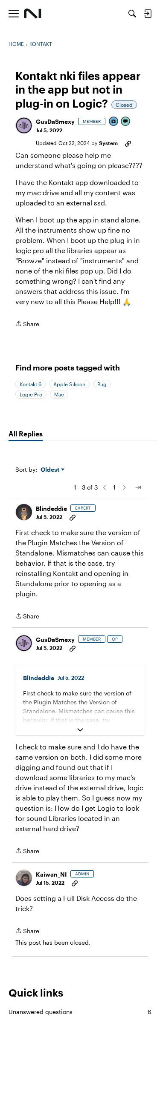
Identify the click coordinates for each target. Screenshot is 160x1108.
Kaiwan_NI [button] (51, 874)
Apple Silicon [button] (69, 384)
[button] (23, 125)
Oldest (51, 470)
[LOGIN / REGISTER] (147, 13)
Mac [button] (59, 394)
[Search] (132, 13)
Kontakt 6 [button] (30, 384)
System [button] (108, 143)
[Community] (32, 13)
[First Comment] (126, 122)
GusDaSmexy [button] (55, 121)
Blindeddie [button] (51, 508)
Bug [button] (102, 384)
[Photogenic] (114, 122)
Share (27, 324)
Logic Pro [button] (31, 394)
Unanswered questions (80, 1011)
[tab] (25, 434)
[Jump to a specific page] (138, 487)
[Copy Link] (128, 143)
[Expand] (80, 730)
